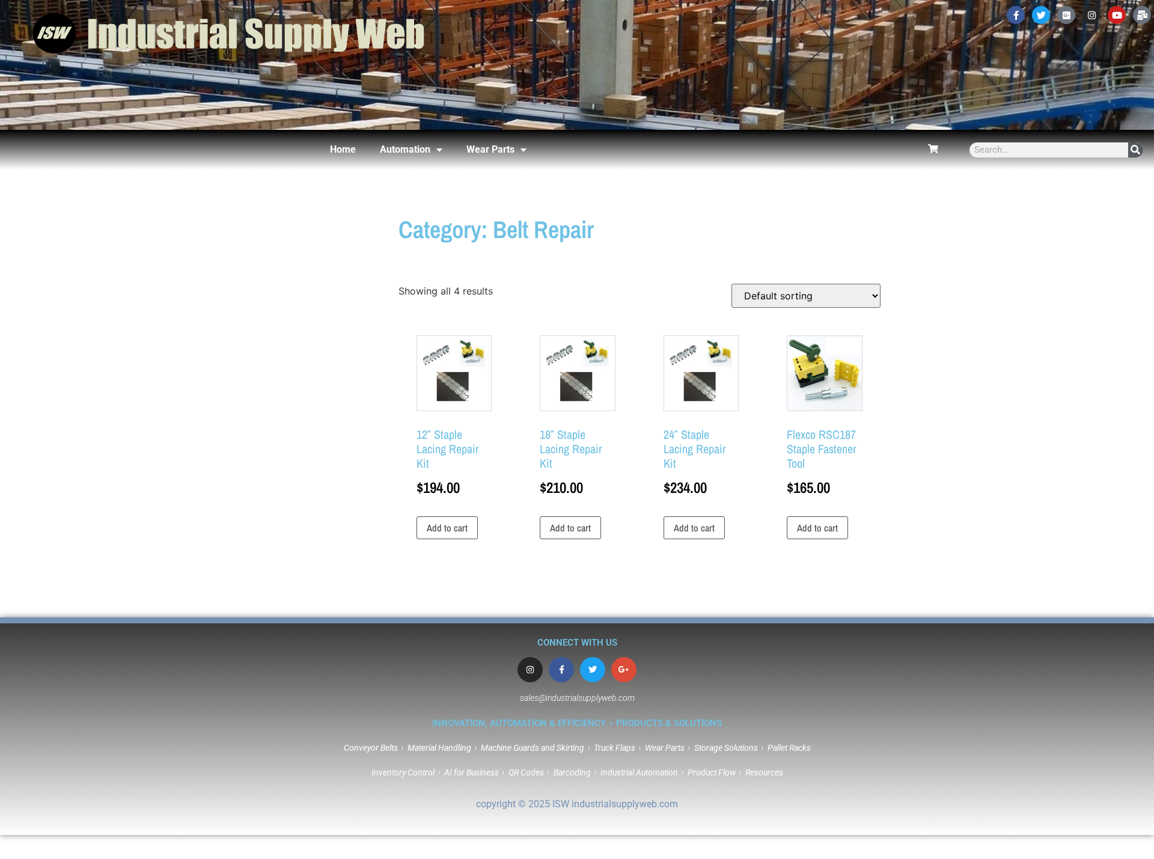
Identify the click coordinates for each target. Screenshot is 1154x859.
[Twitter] (1041, 15)
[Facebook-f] (1016, 15)
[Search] (1135, 149)
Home (343, 149)
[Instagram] (1091, 15)
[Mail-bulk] (1142, 15)
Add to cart (447, 527)
